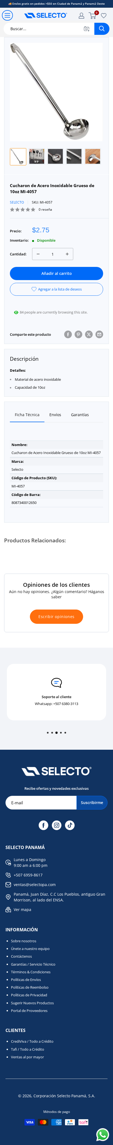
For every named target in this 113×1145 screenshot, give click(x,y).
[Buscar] (101, 29)
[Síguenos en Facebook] (43, 825)
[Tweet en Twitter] (89, 334)
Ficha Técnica (27, 414)
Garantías (80, 414)
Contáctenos (21, 956)
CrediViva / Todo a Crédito (32, 1041)
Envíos (55, 414)
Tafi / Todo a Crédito (27, 1049)
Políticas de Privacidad (29, 994)
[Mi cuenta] (81, 16)
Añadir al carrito (56, 273)
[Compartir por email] (99, 334)
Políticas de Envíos (26, 979)
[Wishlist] (104, 16)
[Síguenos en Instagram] (56, 825)
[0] (92, 15)
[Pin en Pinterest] (78, 334)
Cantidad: (18, 254)
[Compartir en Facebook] (68, 334)
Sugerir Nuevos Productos (32, 1002)
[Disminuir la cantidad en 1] (38, 254)
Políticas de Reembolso (30, 987)
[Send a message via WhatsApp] (102, 1134)
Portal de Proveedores (29, 1010)
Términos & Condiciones (30, 971)
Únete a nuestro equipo (30, 948)
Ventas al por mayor (27, 1056)
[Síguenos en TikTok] (70, 825)
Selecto (17, 202)
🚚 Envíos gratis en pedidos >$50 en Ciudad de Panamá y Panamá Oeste (56, 3)
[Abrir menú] (7, 15)
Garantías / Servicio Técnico (33, 964)
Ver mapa (22, 909)
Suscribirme (92, 802)
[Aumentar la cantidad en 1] (67, 254)
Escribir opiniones (56, 616)
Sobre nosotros (23, 940)
